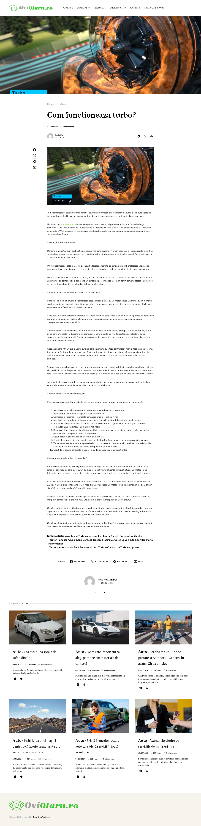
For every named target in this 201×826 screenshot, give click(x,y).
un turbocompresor (128, 547)
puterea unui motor (131, 536)
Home (50, 104)
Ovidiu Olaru (59, 135)
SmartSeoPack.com (41, 817)
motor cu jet (110, 536)
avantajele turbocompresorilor (83, 536)
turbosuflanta (69, 224)
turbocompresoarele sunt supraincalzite (72, 547)
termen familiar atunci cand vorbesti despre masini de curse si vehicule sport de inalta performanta (100, 541)
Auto (63, 104)
